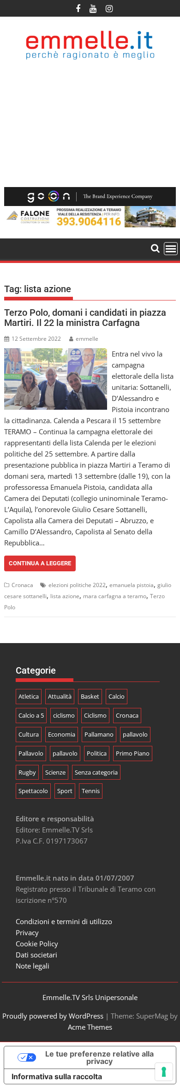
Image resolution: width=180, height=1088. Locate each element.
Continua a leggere (40, 563)
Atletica (28, 696)
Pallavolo (30, 753)
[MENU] (171, 248)
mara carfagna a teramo (114, 596)
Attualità (60, 696)
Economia (61, 734)
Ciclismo (95, 715)
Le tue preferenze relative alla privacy (99, 1057)
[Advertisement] (90, 123)
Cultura (28, 734)
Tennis (91, 791)
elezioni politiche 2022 (77, 585)
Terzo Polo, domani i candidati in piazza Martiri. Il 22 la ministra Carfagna (85, 317)
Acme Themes (90, 1027)
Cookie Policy (37, 943)
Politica (97, 753)
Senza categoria (96, 772)
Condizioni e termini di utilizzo (64, 921)
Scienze (55, 772)
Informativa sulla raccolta (57, 1076)
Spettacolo (33, 791)
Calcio (116, 696)
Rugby (27, 772)
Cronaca (22, 585)
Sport (64, 791)
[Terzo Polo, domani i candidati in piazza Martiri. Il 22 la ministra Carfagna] (55, 353)
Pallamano (99, 734)
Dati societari (36, 954)
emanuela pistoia (131, 585)
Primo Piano (133, 753)
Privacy (27, 932)
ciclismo (64, 715)
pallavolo (135, 734)
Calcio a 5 (31, 715)
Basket (90, 696)
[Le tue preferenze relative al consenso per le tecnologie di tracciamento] (164, 1072)
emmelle (87, 339)
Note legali (32, 965)
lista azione (64, 596)
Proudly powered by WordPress (52, 1015)
